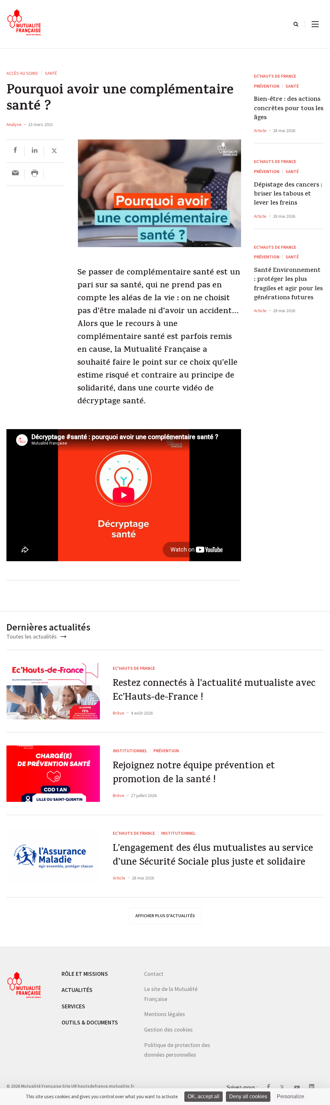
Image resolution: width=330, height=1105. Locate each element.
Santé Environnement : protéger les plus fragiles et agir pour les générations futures (288, 284)
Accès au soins (22, 73)
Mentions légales (164, 1014)
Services (73, 1006)
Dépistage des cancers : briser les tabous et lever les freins (288, 194)
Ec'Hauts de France (275, 76)
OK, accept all (203, 1096)
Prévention (266, 86)
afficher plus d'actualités (165, 915)
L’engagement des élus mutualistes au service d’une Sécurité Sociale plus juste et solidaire (213, 856)
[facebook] (15, 151)
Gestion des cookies (168, 1029)
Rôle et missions (85, 973)
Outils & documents (90, 1022)
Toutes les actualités (32, 636)
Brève (118, 713)
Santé (51, 73)
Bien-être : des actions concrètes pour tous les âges (288, 109)
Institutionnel (130, 751)
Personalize (290, 1096)
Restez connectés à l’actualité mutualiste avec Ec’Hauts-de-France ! (214, 691)
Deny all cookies (248, 1096)
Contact (153, 973)
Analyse (14, 124)
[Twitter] (54, 151)
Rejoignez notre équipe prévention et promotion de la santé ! (194, 773)
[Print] (34, 174)
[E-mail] (15, 174)
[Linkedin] (35, 151)
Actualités (77, 990)
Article (260, 130)
